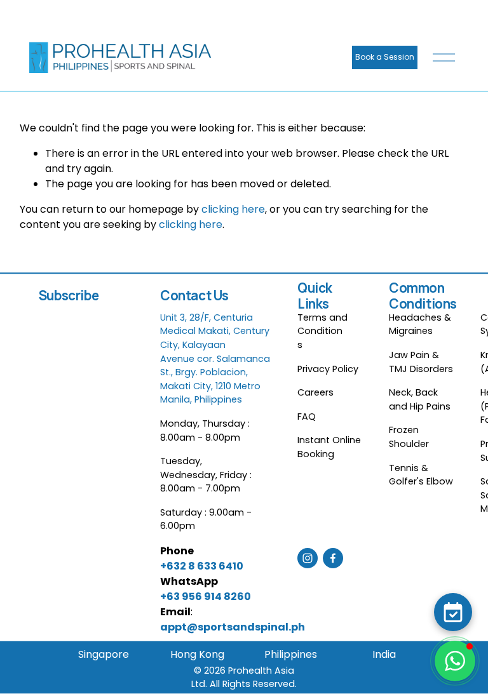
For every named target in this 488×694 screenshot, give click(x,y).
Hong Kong (197, 654)
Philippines (290, 654)
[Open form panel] (453, 612)
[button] (455, 661)
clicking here (233, 209)
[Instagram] (307, 558)
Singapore (103, 654)
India (384, 654)
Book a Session (384, 56)
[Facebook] (333, 558)
